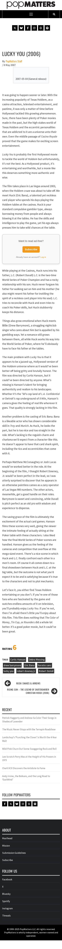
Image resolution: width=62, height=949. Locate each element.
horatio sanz (44, 665)
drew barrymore (12, 665)
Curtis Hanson (17, 659)
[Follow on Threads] (41, 28)
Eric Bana (29, 665)
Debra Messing (37, 659)
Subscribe (31, 249)
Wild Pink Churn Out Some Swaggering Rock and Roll (29, 748)
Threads (6, 915)
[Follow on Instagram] (34, 28)
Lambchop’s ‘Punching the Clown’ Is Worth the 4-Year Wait (29, 739)
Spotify (6, 901)
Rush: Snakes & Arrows (28, 683)
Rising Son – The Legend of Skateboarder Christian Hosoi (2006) (28, 691)
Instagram (7, 908)
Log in (43, 257)
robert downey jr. (26, 671)
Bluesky (6, 893)
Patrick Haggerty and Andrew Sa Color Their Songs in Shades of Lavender (29, 719)
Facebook (7, 879)
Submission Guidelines (14, 852)
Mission (6, 845)
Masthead (7, 838)
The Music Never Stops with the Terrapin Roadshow (29, 729)
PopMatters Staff (14, 61)
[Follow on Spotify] (47, 28)
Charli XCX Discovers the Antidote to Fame (23, 768)
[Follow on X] (15, 28)
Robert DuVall (46, 671)
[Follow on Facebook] (28, 28)
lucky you (9, 671)
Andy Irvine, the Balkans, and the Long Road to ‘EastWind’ (26, 778)
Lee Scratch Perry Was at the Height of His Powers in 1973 (29, 758)
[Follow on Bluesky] (21, 28)
